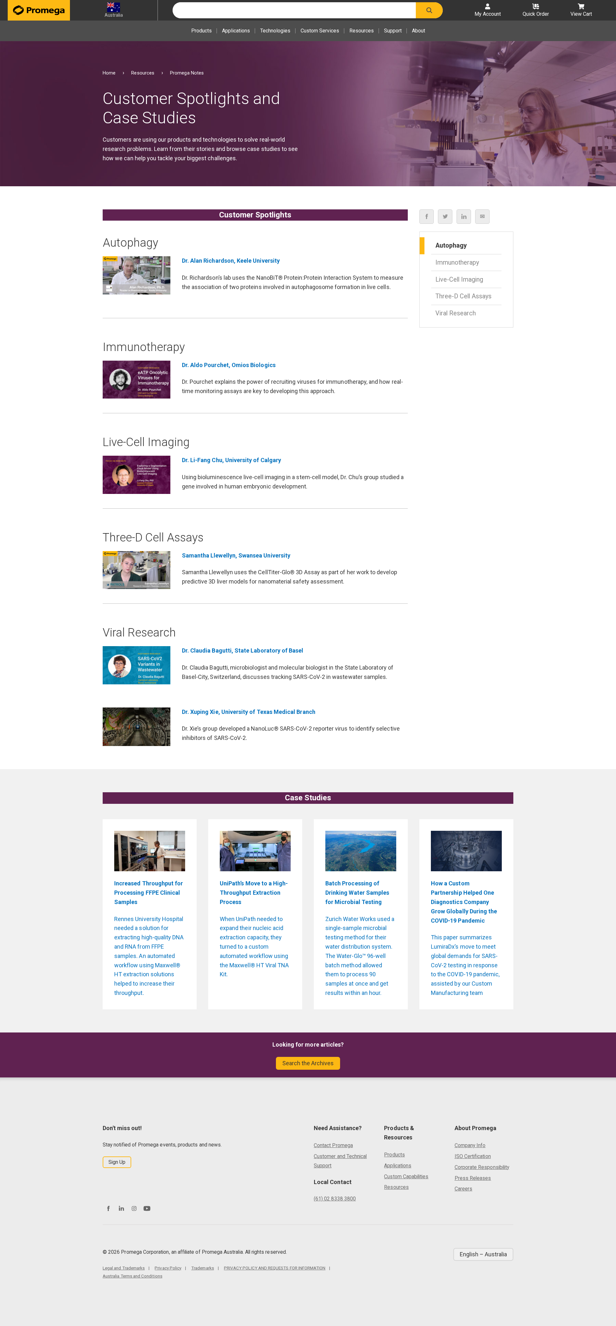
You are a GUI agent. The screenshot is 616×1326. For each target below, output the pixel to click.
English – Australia (483, 1254)
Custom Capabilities (406, 1176)
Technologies (275, 31)
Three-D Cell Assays (463, 296)
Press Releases (473, 1178)
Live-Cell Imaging (459, 279)
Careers (463, 1189)
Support (393, 31)
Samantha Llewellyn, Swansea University (236, 555)
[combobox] (294, 10)
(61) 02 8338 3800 (335, 1199)
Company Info (470, 1145)
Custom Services (320, 31)
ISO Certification (473, 1156)
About (418, 31)
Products (201, 31)
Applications (236, 31)
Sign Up (116, 1162)
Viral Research (455, 313)
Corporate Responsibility (482, 1167)
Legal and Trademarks (124, 1267)
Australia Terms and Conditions (132, 1275)
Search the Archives (308, 1063)
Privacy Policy (168, 1267)
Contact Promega (333, 1145)
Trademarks (202, 1267)
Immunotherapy (457, 262)
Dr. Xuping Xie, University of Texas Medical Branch (248, 711)
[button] (429, 10)
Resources (361, 31)
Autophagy (451, 245)
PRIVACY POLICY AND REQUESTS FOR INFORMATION (275, 1267)
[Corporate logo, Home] (39, 10)
